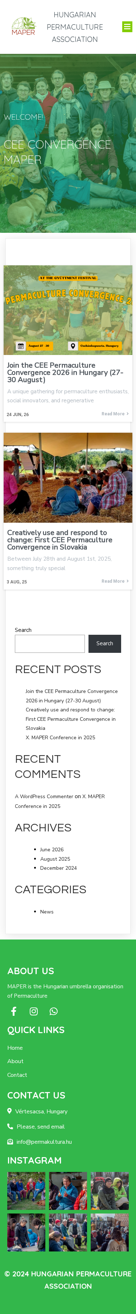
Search (23, 630)
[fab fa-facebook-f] (13, 1011)
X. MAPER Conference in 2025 (60, 737)
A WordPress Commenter (44, 796)
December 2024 (58, 868)
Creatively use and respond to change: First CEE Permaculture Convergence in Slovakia (71, 719)
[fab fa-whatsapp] (53, 1011)
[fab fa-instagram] (33, 1011)
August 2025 (55, 859)
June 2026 (51, 849)
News (47, 911)
